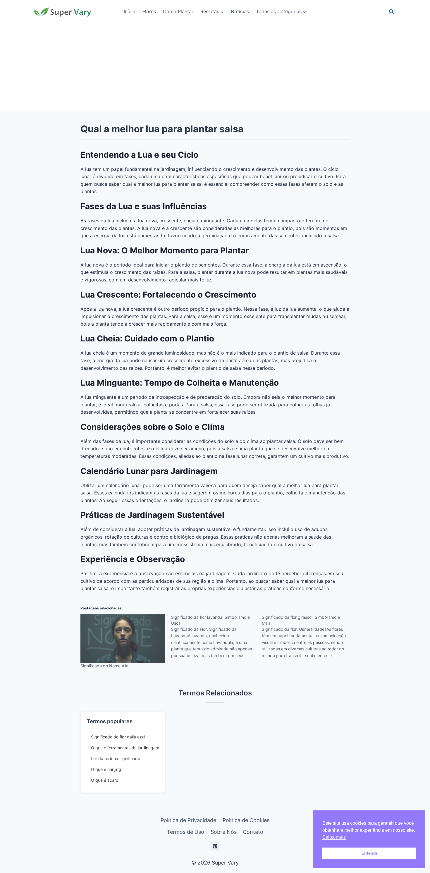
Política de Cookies (246, 820)
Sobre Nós (224, 832)
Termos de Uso (185, 832)
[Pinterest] (215, 846)
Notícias (240, 11)
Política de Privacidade (188, 820)
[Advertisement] (215, 67)
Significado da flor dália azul (118, 736)
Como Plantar (178, 11)
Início (129, 11)
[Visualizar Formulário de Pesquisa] (391, 11)
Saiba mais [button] (334, 837)
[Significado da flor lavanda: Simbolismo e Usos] (216, 638)
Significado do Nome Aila (104, 665)
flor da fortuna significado (115, 758)
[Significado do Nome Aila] (122, 638)
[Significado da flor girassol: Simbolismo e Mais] (307, 638)
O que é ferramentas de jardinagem (125, 747)
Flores (149, 11)
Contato (253, 832)
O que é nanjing (106, 769)
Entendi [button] (369, 853)
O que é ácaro (104, 780)
